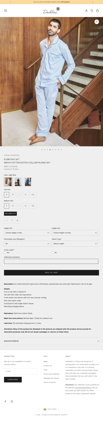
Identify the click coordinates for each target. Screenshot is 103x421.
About (68, 356)
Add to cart (51, 272)
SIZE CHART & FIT (10, 214)
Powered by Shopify (59, 415)
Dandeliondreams (11, 155)
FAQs (45, 370)
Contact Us (48, 365)
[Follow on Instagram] (12, 401)
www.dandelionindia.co (83, 387)
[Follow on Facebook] (5, 401)
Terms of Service (50, 382)
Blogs (45, 361)
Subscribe (13, 379)
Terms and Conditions (51, 374)
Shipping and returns (51, 378)
